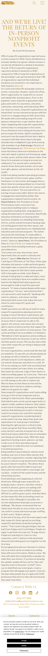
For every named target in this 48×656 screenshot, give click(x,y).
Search (12, 615)
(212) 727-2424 (24, 598)
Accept (24, 641)
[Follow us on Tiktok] (37, 595)
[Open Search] (34, 3)
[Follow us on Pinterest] (24, 595)
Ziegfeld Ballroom (17, 243)
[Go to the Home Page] (8, 3)
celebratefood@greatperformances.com (24, 601)
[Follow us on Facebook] (11, 595)
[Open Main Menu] (42, 3)
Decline (24, 646)
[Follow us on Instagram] (17, 595)
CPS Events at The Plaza (33, 148)
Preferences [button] (30, 634)
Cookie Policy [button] (19, 631)
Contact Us (34, 615)
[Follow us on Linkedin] (31, 595)
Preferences (24, 651)
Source (19, 86)
